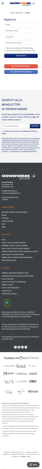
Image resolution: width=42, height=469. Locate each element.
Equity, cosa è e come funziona (14, 243)
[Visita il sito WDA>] (9, 381)
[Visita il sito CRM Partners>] (21, 392)
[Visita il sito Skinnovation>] (33, 357)
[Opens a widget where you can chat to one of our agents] (33, 465)
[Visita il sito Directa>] (33, 391)
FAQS (3, 240)
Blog (4, 224)
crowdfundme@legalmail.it (11, 193)
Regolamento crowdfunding (13, 254)
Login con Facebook (22, 72)
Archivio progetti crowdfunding (14, 212)
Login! (27, 13)
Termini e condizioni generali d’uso (15, 273)
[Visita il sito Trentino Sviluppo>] (21, 381)
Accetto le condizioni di (20, 48)
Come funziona (7, 221)
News (4, 227)
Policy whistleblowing (10, 288)
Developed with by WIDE (21, 456)
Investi (4, 215)
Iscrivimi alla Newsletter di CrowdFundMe (21, 50)
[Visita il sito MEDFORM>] (9, 374)
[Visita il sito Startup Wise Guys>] (21, 358)
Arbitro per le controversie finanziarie (17, 257)
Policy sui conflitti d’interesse (14, 282)
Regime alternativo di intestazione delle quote (20, 251)
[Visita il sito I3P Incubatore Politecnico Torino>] (33, 381)
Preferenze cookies (9, 294)
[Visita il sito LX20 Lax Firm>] (9, 366)
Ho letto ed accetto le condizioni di (19, 132)
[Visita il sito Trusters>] (9, 358)
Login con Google (22, 66)
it (2, 169)
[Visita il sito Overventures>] (33, 365)
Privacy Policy (28, 48)
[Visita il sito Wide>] (21, 366)
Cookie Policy (7, 291)
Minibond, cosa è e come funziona (14, 245)
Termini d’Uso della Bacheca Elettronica (18, 276)
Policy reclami (7, 279)
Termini (10, 146)
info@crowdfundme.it (29, 151)
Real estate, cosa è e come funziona (16, 248)
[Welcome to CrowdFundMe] (22, 3)
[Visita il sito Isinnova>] (21, 373)
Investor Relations (9, 260)
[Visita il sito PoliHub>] (9, 391)
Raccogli (5, 218)
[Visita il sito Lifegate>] (33, 373)
